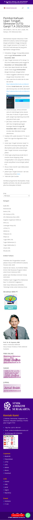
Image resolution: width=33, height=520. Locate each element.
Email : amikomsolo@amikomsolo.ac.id (16, 430)
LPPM (5, 228)
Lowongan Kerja (8, 225)
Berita (5, 211)
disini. (18, 174)
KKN (4, 223)
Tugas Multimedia (8, 245)
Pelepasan (6, 234)
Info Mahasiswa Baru (15, 32)
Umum (5, 248)
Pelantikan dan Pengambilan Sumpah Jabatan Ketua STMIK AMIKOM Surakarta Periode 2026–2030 (15, 263)
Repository (8, 493)
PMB (6, 484)
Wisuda (5, 251)
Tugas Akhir (6, 239)
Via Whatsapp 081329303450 (13, 433)
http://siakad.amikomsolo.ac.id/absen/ (17, 84)
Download (8, 473)
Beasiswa (6, 208)
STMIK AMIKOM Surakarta (16, 517)
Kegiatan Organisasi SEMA (11, 220)
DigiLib (7, 490)
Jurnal (6, 487)
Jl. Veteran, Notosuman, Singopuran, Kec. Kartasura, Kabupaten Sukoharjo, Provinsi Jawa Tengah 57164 (15, 421)
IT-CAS (7, 504)
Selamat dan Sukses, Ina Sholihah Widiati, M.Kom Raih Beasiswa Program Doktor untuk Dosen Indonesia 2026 (15, 270)
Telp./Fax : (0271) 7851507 (13, 427)
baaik (23, 29)
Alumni (7, 470)
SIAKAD (7, 481)
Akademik (7, 456)
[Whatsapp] (27, 515)
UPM (6, 465)
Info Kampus (7, 214)
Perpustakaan (9, 459)
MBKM (5, 231)
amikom (8, 29)
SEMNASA (8, 501)
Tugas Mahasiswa (8, 242)
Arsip (4, 193)
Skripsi (5, 237)
